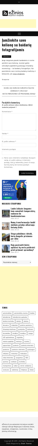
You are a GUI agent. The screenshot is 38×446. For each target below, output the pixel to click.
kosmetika (6, 333)
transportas (7, 366)
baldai (32, 313)
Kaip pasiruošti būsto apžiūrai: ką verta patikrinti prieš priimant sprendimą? (23, 247)
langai (30, 333)
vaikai (16, 366)
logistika (20, 337)
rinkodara (23, 353)
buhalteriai (6, 317)
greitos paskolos (26, 325)
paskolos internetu (18, 349)
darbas (26, 321)
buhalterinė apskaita (20, 317)
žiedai (32, 370)
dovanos (6, 325)
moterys (19, 341)
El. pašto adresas (9, 141)
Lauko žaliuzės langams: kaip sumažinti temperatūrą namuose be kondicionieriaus (23, 212)
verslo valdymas (25, 366)
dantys (18, 321)
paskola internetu (27, 345)
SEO (26, 357)
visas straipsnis (19, 74)
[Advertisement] (19, 285)
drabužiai (14, 325)
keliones (30, 329)
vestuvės (6, 370)
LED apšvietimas (8, 337)
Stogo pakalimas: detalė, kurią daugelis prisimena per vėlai (21, 236)
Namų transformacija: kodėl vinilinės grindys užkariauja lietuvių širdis (23, 225)
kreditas (23, 333)
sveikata (14, 362)
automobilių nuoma (21, 313)
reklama (6, 353)
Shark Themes (26, 443)
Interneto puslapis (9, 149)
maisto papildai (8, 341)
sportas (5, 362)
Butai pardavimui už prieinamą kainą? (19, 94)
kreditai (15, 333)
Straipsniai (5, 79)
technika (22, 362)
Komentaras (7, 112)
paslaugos (31, 349)
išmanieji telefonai (9, 329)
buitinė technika (8, 321)
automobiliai (7, 313)
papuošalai (7, 345)
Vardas (5, 133)
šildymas (24, 370)
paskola (16, 345)
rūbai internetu (8, 357)
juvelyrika (21, 329)
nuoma (26, 341)
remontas (14, 353)
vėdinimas (15, 370)
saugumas (19, 357)
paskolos (6, 349)
